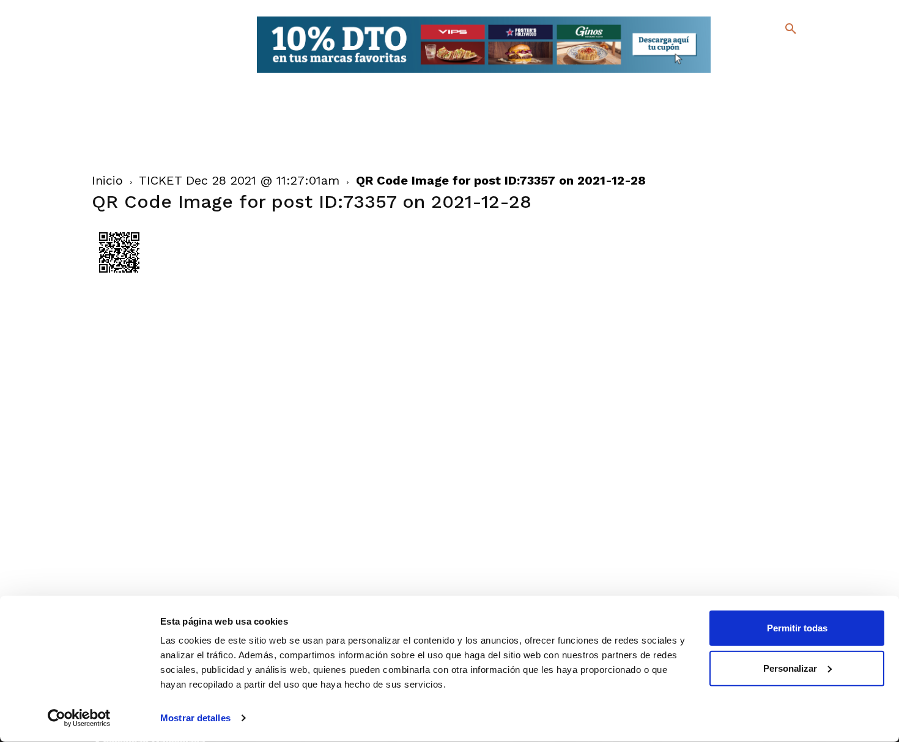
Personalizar (790, 668)
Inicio (107, 180)
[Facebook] (741, 55)
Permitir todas (797, 628)
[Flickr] (741, 73)
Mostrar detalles (195, 718)
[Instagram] (796, 55)
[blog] (776, 54)
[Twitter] (758, 53)
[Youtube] (780, 73)
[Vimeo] (760, 73)
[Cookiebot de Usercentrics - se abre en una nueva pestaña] (79, 718)
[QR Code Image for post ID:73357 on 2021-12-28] (119, 277)
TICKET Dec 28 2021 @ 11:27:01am (239, 180)
